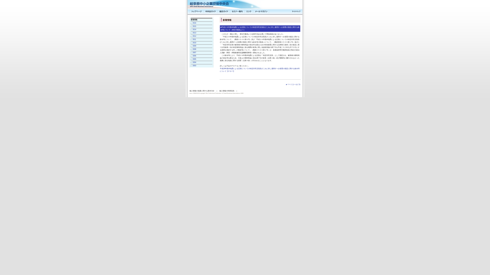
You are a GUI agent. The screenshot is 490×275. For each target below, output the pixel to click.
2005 (194, 59)
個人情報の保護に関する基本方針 (201, 91)
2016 (194, 23)
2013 (194, 33)
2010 (194, 43)
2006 (194, 56)
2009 (194, 46)
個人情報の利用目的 (226, 91)
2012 (194, 36)
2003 (194, 66)
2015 (194, 26)
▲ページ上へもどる (293, 84)
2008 (194, 49)
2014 (194, 29)
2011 (194, 39)
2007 (194, 52)
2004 (194, 62)
